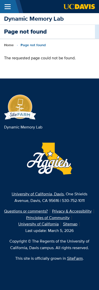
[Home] (20, 107)
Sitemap (70, 224)
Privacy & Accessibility (72, 211)
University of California (38, 224)
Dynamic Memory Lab (34, 18)
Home (9, 44)
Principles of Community (48, 218)
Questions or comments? (26, 211)
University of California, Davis (38, 194)
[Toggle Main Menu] (7, 6)
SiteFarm (75, 258)
